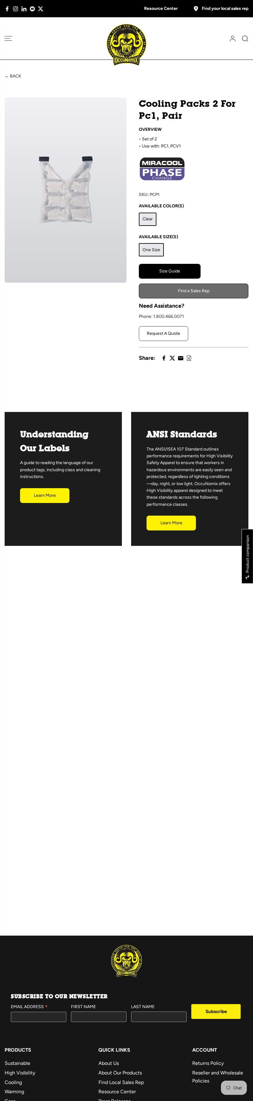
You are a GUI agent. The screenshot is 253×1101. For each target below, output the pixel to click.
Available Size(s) (158, 236)
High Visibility (20, 1073)
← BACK (13, 76)
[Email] (180, 358)
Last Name (143, 1006)
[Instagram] (15, 8)
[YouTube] (32, 8)
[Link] (189, 358)
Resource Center (161, 8)
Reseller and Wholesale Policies (217, 1077)
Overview (150, 129)
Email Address (29, 1007)
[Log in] (230, 38)
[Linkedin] (24, 8)
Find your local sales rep (225, 8)
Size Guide (169, 271)
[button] (8, 38)
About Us (108, 1063)
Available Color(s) (161, 206)
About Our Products (120, 1073)
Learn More (45, 495)
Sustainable (17, 1063)
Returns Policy (208, 1063)
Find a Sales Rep (193, 290)
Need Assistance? (161, 305)
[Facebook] (7, 8)
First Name (83, 1006)
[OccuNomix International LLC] (126, 45)
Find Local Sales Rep (121, 1082)
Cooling (13, 1082)
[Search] (242, 38)
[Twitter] (40, 8)
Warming (14, 1092)
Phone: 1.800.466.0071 (161, 316)
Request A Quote (163, 333)
